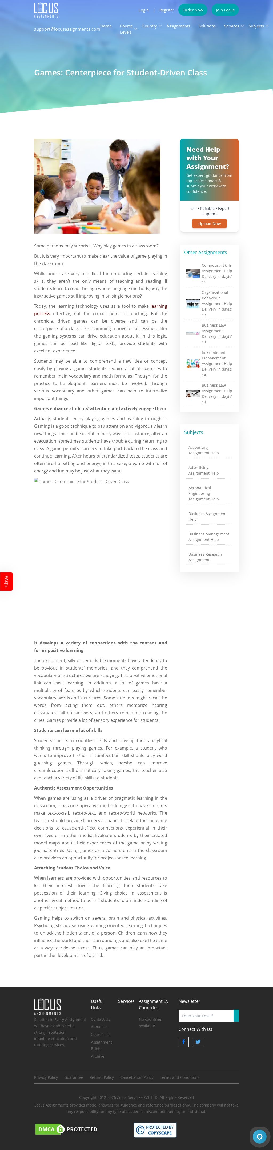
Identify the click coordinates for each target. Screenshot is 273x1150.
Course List (101, 1034)
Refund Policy (102, 1077)
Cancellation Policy (137, 1077)
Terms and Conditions (179, 1077)
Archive (97, 1056)
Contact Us (100, 1019)
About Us (99, 1026)
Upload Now (209, 223)
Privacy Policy (46, 1077)
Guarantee (73, 1077)
